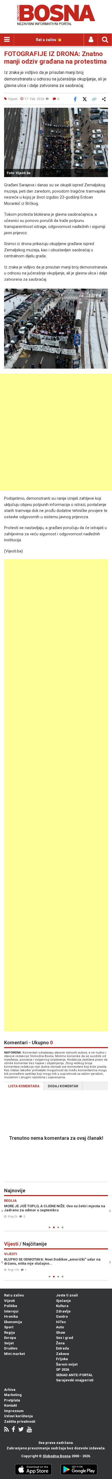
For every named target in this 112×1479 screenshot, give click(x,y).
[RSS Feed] (6, 1429)
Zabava (62, 1354)
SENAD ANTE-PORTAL (74, 1375)
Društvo (10, 1348)
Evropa (10, 1338)
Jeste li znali (67, 1295)
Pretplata (12, 1400)
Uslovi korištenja (18, 1416)
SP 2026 (62, 1369)
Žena (60, 1343)
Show (60, 1332)
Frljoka (62, 1359)
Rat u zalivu (14, 1295)
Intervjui (11, 1311)
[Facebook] (13, 1429)
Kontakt (10, 1405)
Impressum (14, 1411)
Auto (60, 1327)
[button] (103, 112)
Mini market (14, 1354)
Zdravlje (63, 1311)
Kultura (62, 1306)
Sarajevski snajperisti (75, 1380)
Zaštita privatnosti (19, 1421)
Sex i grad (64, 1338)
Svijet (9, 1343)
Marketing (13, 1395)
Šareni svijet (66, 1364)
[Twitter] (21, 1429)
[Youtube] (29, 1429)
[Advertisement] (56, 431)
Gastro (62, 1316)
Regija (9, 1332)
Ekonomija (13, 1322)
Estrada (62, 1348)
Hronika (11, 1316)
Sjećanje (63, 1301)
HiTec (61, 1322)
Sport (8, 1327)
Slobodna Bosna (57, 1456)
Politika (10, 1306)
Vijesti (9, 1301)
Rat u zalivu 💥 (49, 40)
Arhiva (9, 1390)
